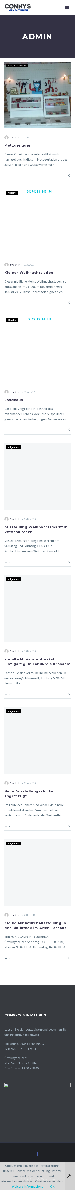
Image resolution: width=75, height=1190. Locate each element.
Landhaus (13, 400)
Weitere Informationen (28, 1186)
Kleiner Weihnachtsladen (28, 273)
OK (52, 1186)
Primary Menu (67, 7)
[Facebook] (37, 1154)
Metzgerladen (17, 145)
